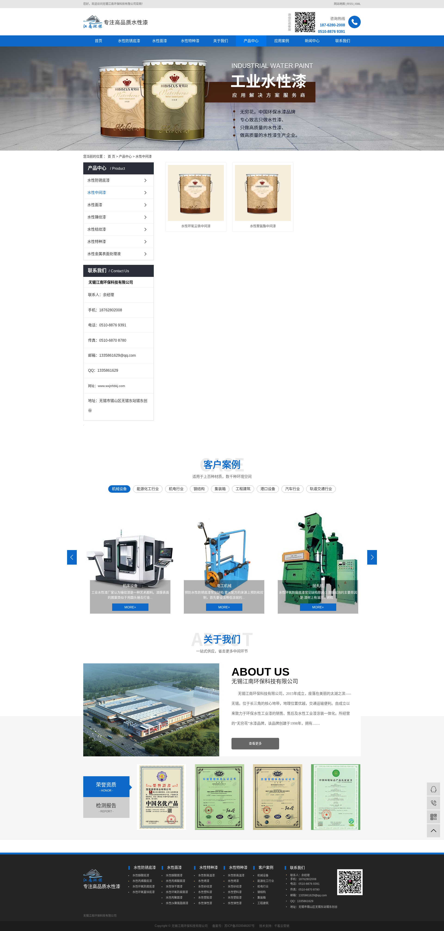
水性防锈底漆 (129, 41)
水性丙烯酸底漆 (142, 881)
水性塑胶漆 (205, 897)
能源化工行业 (265, 881)
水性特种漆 (190, 41)
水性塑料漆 (205, 892)
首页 (98, 41)
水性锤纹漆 (96, 217)
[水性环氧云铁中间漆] (196, 193)
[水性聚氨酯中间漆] (263, 193)
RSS (350, 4)
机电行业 (262, 886)
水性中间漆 (144, 156)
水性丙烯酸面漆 (175, 881)
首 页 (111, 156)
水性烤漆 (203, 881)
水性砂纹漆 (205, 886)
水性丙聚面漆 (174, 897)
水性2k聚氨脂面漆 (177, 903)
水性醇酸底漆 (141, 875)
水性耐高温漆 (206, 875)
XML (358, 4)
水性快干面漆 (174, 886)
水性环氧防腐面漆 (177, 892)
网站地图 (339, 4)
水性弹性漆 (205, 903)
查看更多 (255, 743)
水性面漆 (159, 41)
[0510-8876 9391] (433, 803)
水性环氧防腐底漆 (144, 886)
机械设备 (262, 875)
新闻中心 (312, 41)
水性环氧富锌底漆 (144, 892)
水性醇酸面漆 (174, 875)
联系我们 (342, 41)
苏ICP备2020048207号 (239, 926)
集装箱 (261, 897)
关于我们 (220, 41)
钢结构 (261, 892)
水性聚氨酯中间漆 (263, 226)
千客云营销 (281, 926)
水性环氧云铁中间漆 (195, 226)
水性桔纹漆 (96, 229)
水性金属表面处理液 (104, 254)
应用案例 (281, 41)
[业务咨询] (433, 789)
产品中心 (251, 41)
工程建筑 (262, 903)
